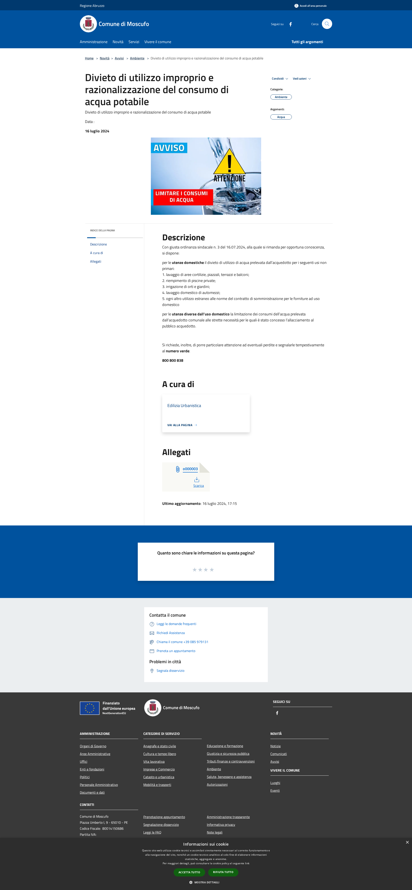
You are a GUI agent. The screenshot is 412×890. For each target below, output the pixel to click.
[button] (205, 882)
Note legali (215, 832)
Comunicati (278, 753)
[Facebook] (289, 24)
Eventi (275, 790)
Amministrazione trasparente (228, 816)
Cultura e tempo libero (159, 753)
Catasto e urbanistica (158, 777)
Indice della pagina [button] (102, 230)
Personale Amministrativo (99, 784)
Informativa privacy (221, 824)
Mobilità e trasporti (157, 784)
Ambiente (137, 58)
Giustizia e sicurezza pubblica (228, 753)
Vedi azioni (300, 78)
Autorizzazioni (217, 784)
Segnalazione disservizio (161, 824)
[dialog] (206, 864)
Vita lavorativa (154, 761)
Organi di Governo (93, 746)
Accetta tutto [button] (189, 872)
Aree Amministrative (95, 753)
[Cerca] (327, 24)
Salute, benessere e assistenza (229, 776)
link (247, 863)
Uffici (83, 761)
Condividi (278, 78)
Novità (104, 58)
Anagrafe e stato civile (159, 746)
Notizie (275, 746)
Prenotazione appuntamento (164, 816)
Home (89, 58)
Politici (85, 777)
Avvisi (119, 58)
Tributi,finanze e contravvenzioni (231, 761)
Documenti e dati (92, 792)
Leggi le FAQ (152, 832)
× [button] (407, 842)
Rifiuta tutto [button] (223, 872)
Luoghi (275, 782)
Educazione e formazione (225, 745)
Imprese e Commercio (159, 769)
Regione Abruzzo (92, 5)
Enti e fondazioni (92, 769)
